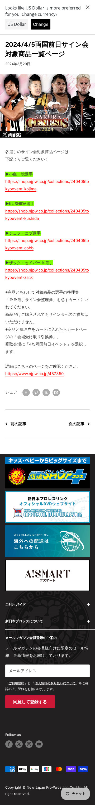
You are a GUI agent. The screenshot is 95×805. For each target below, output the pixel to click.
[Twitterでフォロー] (19, 744)
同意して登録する (30, 701)
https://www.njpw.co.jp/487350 (34, 373)
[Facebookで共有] (26, 392)
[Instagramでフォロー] (29, 744)
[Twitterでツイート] (46, 392)
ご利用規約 (16, 683)
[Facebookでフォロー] (9, 744)
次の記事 (76, 423)
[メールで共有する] (56, 392)
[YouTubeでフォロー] (39, 744)
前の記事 (18, 423)
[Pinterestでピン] (36, 392)
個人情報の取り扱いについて (55, 683)
